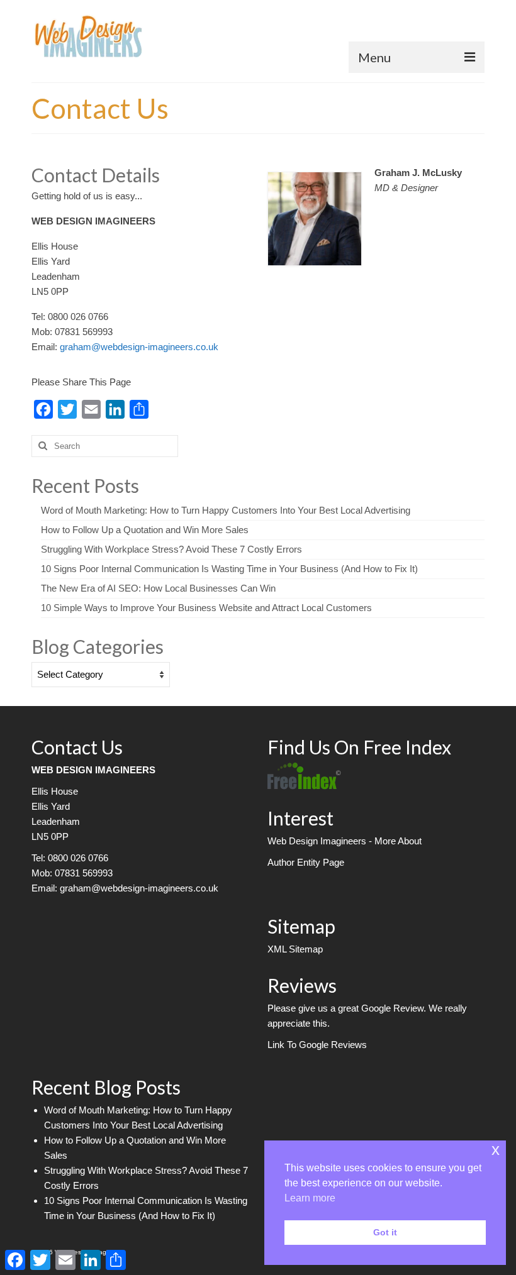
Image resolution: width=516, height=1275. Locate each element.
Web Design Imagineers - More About (344, 841)
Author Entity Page (305, 862)
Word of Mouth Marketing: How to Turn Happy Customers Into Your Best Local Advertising (225, 510)
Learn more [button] (309, 1198)
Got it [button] (385, 1232)
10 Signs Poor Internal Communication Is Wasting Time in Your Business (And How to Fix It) (229, 568)
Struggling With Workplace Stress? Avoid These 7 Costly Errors (171, 549)
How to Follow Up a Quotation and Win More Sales (145, 529)
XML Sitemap (295, 949)
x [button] (495, 1150)
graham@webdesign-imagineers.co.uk (139, 346)
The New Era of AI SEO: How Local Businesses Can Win (158, 588)
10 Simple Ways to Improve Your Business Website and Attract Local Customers (206, 607)
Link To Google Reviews (317, 1044)
